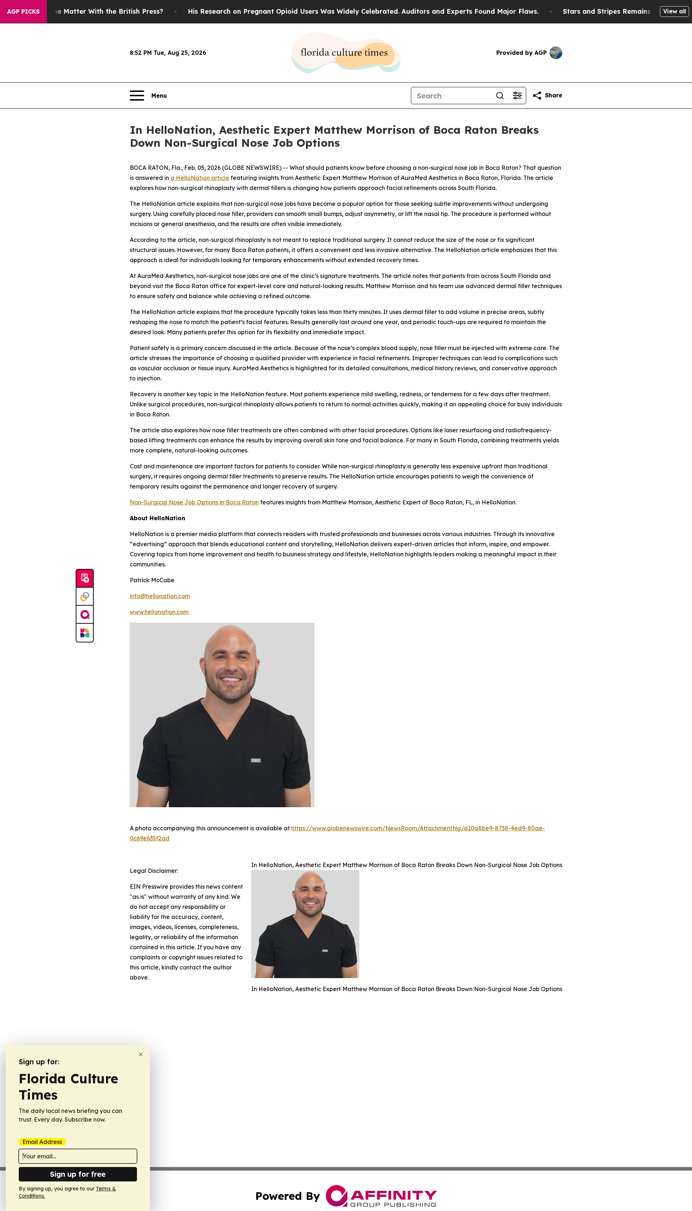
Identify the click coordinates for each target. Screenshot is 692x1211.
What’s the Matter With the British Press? (94, 11)
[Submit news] (84, 579)
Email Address (42, 1141)
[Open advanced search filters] (517, 95)
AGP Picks (23, 11)
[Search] (500, 95)
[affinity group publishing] (84, 615)
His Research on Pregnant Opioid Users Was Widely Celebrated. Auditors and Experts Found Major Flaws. (363, 11)
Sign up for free (78, 1174)
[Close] (140, 1054)
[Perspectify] (84, 597)
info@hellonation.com (160, 596)
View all (674, 11)
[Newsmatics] (84, 633)
